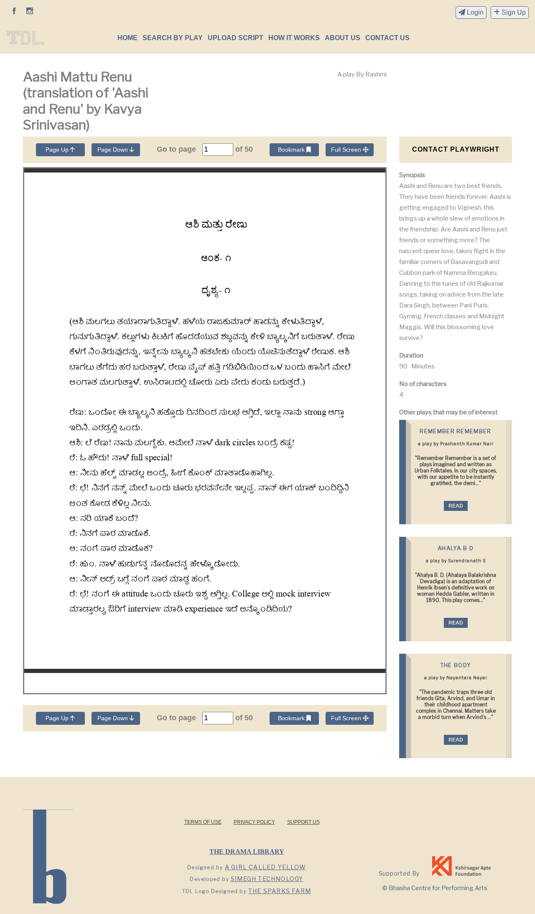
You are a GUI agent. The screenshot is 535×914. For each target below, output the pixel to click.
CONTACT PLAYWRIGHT (455, 149)
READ (455, 506)
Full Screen (347, 149)
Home (127, 37)
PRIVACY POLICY (254, 822)
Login (474, 12)
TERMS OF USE (203, 822)
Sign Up (513, 12)
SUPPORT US (303, 822)
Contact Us (387, 37)
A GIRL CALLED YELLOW (265, 867)
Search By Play (173, 37)
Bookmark (292, 149)
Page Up (58, 149)
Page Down (113, 149)
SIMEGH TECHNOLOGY (267, 878)
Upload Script (235, 37)
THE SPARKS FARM (279, 890)
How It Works (294, 37)
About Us (342, 37)
